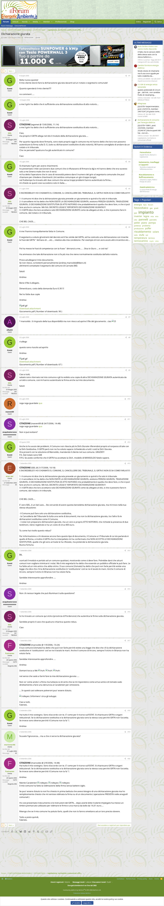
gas (151, 208)
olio (135, 220)
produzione (139, 228)
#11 (129, 419)
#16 (129, 612)
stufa (141, 234)
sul (147, 235)
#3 (129, 120)
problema (146, 225)
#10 (129, 399)
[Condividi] (126, 75)
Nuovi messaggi (7, 26)
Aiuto (151, 879)
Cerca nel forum (20, 26)
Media (35, 21)
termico (151, 238)
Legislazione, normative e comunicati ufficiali (147, 139)
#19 (129, 732)
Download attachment (30, 308)
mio (156, 216)
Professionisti (61, 21)
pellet (137, 222)
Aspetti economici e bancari (147, 81)
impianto (146, 212)
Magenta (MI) (12, 666)
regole (151, 241)
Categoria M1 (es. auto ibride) (148, 62)
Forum (6, 21)
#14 (129, 551)
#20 (129, 759)
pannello (153, 220)
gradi (156, 208)
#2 (129, 100)
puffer (148, 228)
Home (156, 879)
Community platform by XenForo (82, 890)
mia (152, 216)
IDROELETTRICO (143, 100)
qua (40, 403)
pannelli (143, 219)
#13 (129, 463)
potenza (137, 225)
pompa (152, 222)
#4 (129, 162)
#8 (129, 337)
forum (150, 205)
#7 (129, 317)
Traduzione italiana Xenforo (82, 893)
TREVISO (14, 144)
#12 (129, 442)
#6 (129, 227)
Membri (46, 21)
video (157, 241)
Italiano (9, 879)
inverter (138, 216)
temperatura (140, 237)
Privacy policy (142, 879)
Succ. (10, 71)
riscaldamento (142, 231)
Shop (72, 21)
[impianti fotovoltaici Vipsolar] (63, 66)
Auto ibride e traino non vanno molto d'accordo (148, 47)
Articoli (15, 21)
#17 (129, 641)
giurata (37, 37)
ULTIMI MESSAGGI (142, 42)
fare (144, 205)
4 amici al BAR (142, 116)
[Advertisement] (65, 853)
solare (156, 231)
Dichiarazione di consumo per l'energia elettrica (148, 121)
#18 (129, 710)
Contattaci (120, 879)
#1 (129, 76)
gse (135, 213)
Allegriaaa (142, 103)
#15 (129, 589)
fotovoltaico (141, 208)
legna (146, 216)
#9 (129, 370)
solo (136, 235)
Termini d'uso (131, 879)
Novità (24, 21)
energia (138, 204)
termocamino (141, 240)
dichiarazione (28, 37)
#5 (129, 189)
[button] (29, 21)
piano (144, 222)
